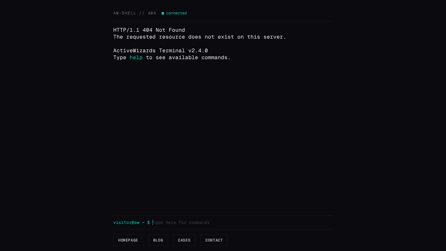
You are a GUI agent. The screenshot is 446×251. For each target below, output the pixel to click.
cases (184, 240)
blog (158, 240)
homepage (128, 240)
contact (214, 240)
